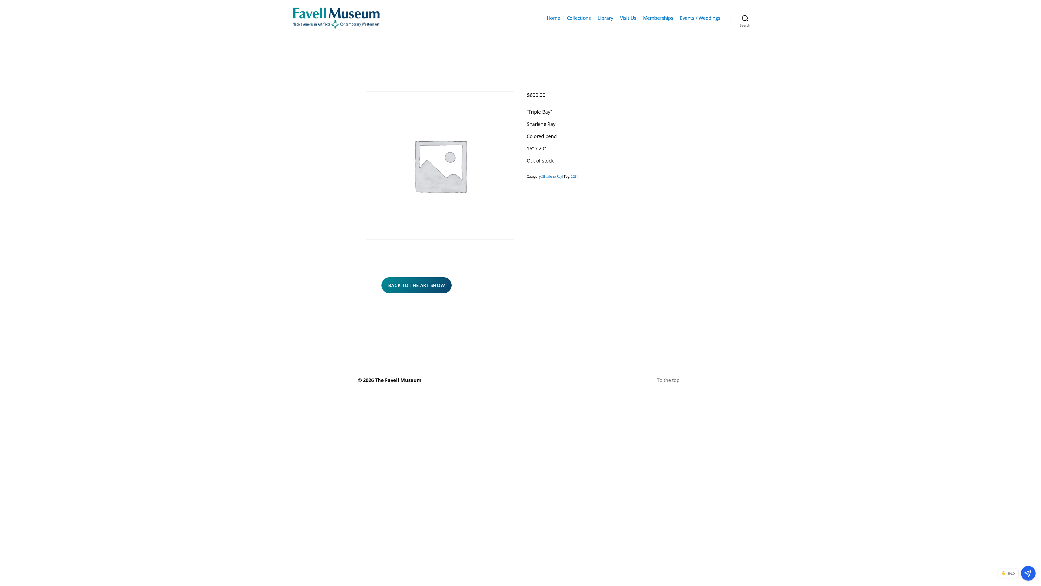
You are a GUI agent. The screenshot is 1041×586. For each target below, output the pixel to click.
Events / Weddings (700, 18)
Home (553, 18)
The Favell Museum (398, 380)
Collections (579, 18)
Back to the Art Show (416, 285)
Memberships (658, 18)
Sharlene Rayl (552, 176)
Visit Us (628, 18)
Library (605, 18)
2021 (574, 176)
